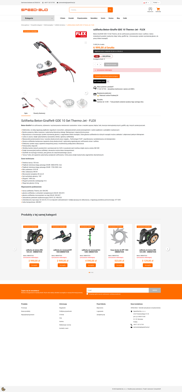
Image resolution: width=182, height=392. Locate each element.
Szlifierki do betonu (60, 25)
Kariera (61, 321)
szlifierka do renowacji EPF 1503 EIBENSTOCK (62, 251)
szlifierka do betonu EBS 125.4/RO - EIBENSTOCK (147, 251)
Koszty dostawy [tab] (39, 113)
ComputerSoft (157, 389)
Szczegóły (34, 265)
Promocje (24, 308)
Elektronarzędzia (48, 25)
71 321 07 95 (101, 89)
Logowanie (100, 311)
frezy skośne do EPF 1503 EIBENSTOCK (119, 251)
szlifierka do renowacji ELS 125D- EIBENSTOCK (91, 251)
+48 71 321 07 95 (49, 2)
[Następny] (167, 249)
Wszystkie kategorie (36, 25)
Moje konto (100, 308)
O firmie (61, 314)
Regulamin (62, 308)
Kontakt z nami (63, 328)
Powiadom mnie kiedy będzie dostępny (106, 76)
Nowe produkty (25, 311)
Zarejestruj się (101, 314)
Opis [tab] (25, 113)
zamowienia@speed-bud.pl (67, 2)
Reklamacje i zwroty (65, 325)
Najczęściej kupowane (27, 314)
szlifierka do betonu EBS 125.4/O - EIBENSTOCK (34, 251)
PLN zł (155, 2)
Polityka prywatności (65, 311)
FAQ (60, 318)
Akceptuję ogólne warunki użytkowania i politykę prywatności (105, 294)
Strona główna (25, 25)
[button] (158, 9)
